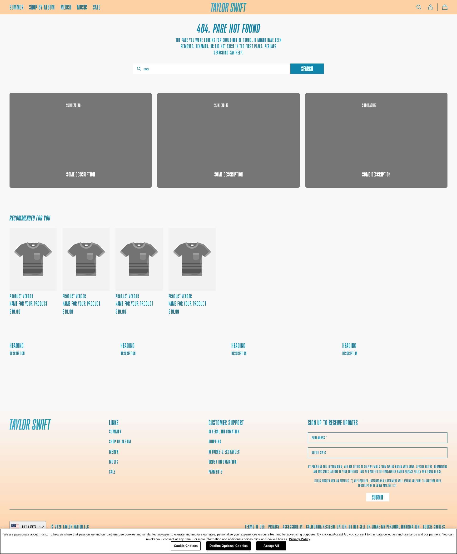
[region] (228, 541)
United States (29, 527)
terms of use (434, 471)
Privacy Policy (299, 539)
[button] (419, 7)
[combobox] (211, 69)
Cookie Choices (434, 527)
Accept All (271, 546)
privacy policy (413, 471)
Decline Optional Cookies (228, 546)
